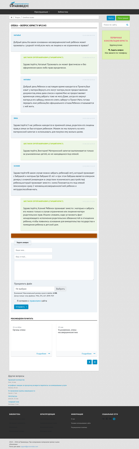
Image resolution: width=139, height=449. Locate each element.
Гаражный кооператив (16, 380)
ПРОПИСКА (12, 396)
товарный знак (13, 402)
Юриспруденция (41, 12)
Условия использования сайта (81, 423)
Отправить (20, 307)
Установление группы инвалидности (21, 391)
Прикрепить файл (23, 283)
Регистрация (123, 18)
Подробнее (41, 353)
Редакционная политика (79, 427)
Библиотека (63, 12)
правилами (35, 300)
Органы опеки (19, 330)
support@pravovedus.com (29, 446)
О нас (73, 419)
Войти (111, 18)
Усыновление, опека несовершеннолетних (68, 331)
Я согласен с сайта (32, 300)
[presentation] (89, 362)
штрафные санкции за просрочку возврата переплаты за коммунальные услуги (37, 385)
